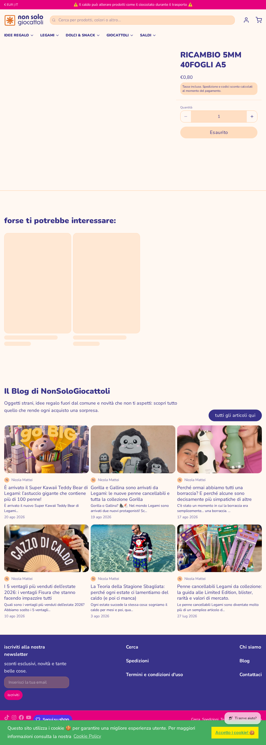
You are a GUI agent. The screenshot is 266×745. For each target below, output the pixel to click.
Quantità (186, 107)
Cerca (132, 647)
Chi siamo (250, 647)
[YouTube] (28, 719)
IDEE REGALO (16, 35)
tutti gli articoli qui (235, 415)
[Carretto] (256, 20)
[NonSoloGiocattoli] (24, 20)
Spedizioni (137, 661)
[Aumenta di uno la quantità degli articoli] (252, 116)
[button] (218, 132)
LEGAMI (47, 35)
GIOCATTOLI (118, 35)
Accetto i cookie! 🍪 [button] (235, 732)
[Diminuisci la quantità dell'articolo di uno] (186, 116)
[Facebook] (21, 719)
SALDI (145, 35)
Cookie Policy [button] (87, 736)
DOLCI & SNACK (80, 35)
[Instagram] (14, 719)
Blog (245, 661)
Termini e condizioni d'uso (154, 674)
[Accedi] (244, 20)
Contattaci (251, 674)
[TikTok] (6, 719)
